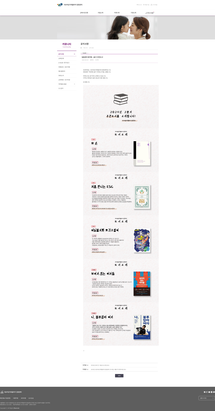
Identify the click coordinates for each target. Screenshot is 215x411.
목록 (119, 376)
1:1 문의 (60, 88)
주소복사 (84, 53)
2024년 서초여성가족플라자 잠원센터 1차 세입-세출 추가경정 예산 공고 (108, 369)
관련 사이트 (203, 398)
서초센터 (203, 404)
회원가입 (147, 4)
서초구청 (203, 402)
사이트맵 (155, 4)
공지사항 (61, 54)
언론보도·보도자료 (64, 67)
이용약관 (15, 398)
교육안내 (61, 58)
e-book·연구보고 (63, 63)
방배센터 (203, 407)
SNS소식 (61, 75)
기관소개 (133, 12)
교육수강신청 (84, 12)
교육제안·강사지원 (64, 80)
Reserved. (16, 408)
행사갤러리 (61, 71)
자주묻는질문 (62, 84)
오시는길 (31, 398)
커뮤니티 (117, 12)
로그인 (140, 4)
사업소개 (100, 12)
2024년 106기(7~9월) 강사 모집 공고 (100, 365)
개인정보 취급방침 (5, 398)
